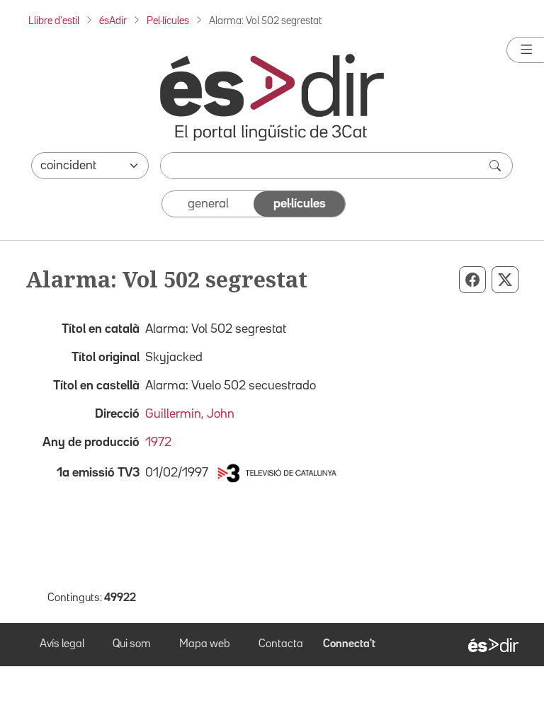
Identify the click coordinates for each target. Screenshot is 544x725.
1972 (158, 442)
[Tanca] (525, 50)
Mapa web (204, 644)
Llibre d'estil (53, 20)
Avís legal (62, 644)
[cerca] (496, 166)
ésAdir (113, 20)
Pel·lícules (168, 20)
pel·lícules (299, 204)
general (208, 204)
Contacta (281, 644)
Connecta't (349, 644)
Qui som (132, 644)
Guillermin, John (189, 414)
